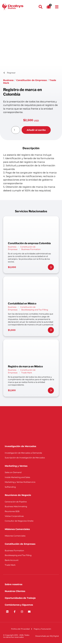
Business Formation (31, 249)
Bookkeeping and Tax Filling (34, 310)
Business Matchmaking (16, 506)
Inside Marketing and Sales (17, 477)
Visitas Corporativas (14, 516)
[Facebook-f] (14, 611)
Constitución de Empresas (31, 80)
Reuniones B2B (12, 511)
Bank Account (11, 560)
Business (8, 80)
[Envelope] (29, 611)
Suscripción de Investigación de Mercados (25, 457)
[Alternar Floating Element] (50, 634)
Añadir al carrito (36, 130)
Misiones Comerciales (15, 536)
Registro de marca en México (25, 366)
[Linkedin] (7, 611)
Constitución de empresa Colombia (29, 243)
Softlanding (10, 487)
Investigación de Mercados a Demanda (23, 453)
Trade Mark (26, 372)
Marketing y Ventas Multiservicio (20, 482)
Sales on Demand (13, 472)
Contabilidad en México (22, 303)
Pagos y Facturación (42, 629)
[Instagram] (21, 611)
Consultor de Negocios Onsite (19, 521)
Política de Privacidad (20, 629)
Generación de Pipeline (16, 501)
